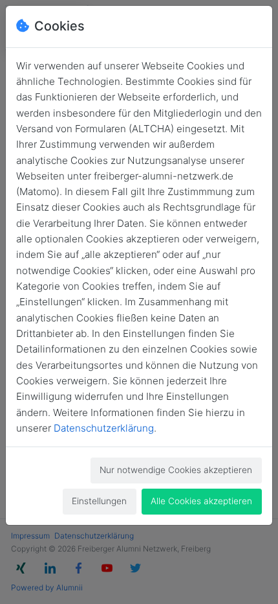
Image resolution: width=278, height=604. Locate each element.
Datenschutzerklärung (104, 428)
